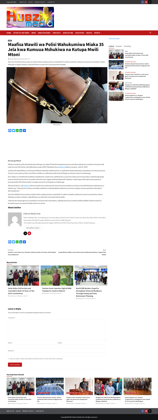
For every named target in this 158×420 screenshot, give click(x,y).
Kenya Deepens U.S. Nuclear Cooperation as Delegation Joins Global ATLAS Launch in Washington (137, 97)
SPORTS (97, 33)
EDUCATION (79, 33)
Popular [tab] (119, 46)
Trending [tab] (127, 46)
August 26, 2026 (56, 293)
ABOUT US (23, 2)
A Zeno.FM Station (114, 38)
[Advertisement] (57, 146)
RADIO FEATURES (44, 33)
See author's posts (32, 228)
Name (10, 343)
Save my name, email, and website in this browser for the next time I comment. (36, 358)
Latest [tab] (111, 46)
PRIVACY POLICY (40, 2)
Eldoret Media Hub (14, 59)
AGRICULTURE (68, 33)
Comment (12, 318)
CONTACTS (51, 2)
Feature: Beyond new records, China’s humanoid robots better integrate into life (137, 65)
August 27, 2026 (22, 296)
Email (60, 343)
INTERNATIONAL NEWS (130, 61)
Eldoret (62, 167)
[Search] (150, 32)
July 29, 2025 (24, 59)
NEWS (34, 33)
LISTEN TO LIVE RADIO (21, 33)
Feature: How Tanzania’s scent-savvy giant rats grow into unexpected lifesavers (136, 76)
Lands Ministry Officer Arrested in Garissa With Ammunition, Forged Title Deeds (82, 252)
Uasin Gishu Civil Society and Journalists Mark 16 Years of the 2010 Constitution (21, 291)
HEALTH (89, 33)
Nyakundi (26, 186)
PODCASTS (57, 33)
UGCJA (30, 2)
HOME (9, 33)
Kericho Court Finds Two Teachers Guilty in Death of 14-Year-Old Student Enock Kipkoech (32, 252)
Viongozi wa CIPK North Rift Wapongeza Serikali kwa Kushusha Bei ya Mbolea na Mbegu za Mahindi (137, 86)
